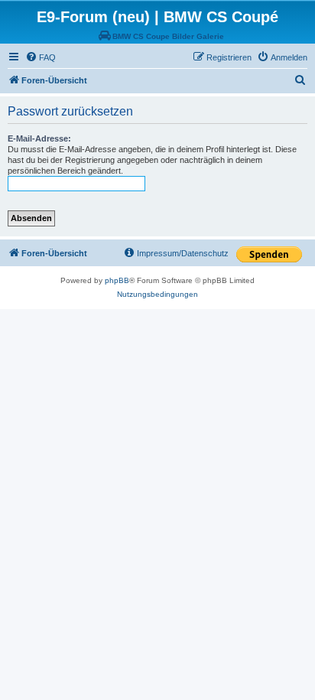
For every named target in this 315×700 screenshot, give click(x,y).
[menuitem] (40, 57)
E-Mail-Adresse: (39, 138)
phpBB (117, 280)
